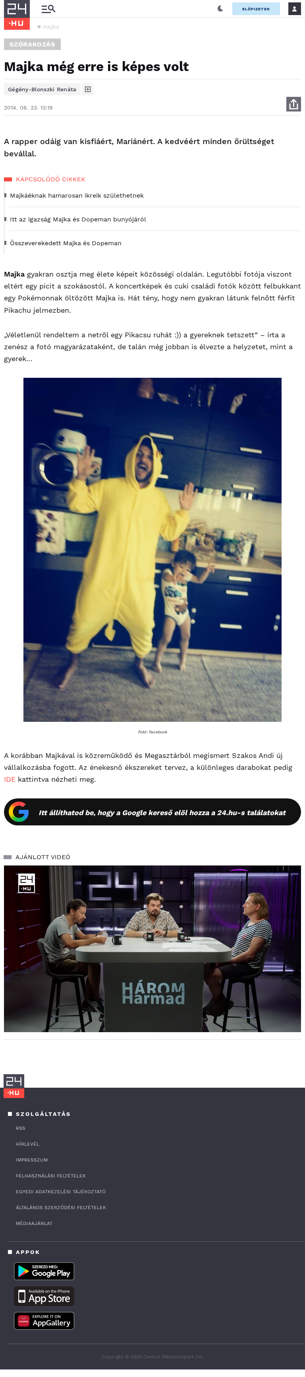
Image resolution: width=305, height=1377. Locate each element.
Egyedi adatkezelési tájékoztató (61, 1191)
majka (51, 26)
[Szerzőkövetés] (88, 89)
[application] (152, 949)
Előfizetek (256, 9)
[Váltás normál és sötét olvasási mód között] (220, 8)
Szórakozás (32, 44)
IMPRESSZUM (32, 1160)
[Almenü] (48, 9)
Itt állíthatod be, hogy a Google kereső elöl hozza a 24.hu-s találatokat (162, 812)
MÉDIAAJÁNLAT (34, 1223)
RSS (20, 1128)
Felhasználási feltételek (51, 1176)
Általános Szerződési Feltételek (61, 1207)
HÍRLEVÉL (27, 1144)
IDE (9, 779)
